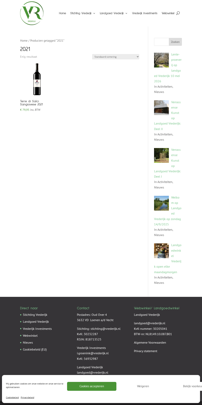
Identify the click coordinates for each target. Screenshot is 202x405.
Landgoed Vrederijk (112, 13)
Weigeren (143, 386)
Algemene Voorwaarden (150, 342)
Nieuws (28, 342)
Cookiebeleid (12, 397)
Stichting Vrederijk (81, 13)
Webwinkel (168, 13)
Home (62, 13)
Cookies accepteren (91, 386)
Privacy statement (145, 351)
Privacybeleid (27, 397)
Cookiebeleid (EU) (35, 349)
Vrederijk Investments (144, 13)
